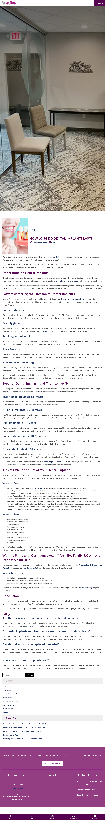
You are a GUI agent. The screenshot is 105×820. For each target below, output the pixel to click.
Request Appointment (52, 763)
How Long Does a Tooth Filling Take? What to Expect (22, 739)
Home (6, 755)
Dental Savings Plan (39, 755)
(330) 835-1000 (17, 788)
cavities (45, 331)
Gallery (86, 755)
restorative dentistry (52, 257)
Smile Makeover (8, 705)
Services (25, 755)
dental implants (30, 568)
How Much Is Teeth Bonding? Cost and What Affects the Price (25, 727)
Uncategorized (7, 709)
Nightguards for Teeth (10, 735)
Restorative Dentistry (10, 701)
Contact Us (96, 755)
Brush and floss (37, 488)
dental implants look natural (72, 299)
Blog (53, 242)
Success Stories (74, 755)
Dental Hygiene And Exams (12, 694)
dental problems (19, 535)
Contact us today (85, 587)
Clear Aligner (7, 690)
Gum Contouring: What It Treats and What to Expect (22, 731)
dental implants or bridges (67, 281)
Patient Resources (58, 755)
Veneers (5, 712)
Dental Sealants (7, 697)
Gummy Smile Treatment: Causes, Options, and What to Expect (26, 724)
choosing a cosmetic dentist (56, 462)
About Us (16, 755)
